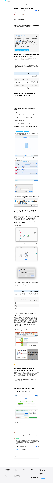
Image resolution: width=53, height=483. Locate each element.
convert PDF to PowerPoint (28, 18)
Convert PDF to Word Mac (17, 476)
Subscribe (42, 478)
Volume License (24, 474)
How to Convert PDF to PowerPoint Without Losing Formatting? (24, 28)
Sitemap (34, 481)
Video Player (6, 477)
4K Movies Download (16, 474)
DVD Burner (6, 476)
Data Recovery (7, 474)
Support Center (33, 470)
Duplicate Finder (7, 470)
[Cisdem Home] (7, 1)
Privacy (31, 481)
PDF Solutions (9, 4)
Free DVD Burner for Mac (17, 475)
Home (6, 4)
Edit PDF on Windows (16, 477)
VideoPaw (6, 475)
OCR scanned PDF (18, 41)
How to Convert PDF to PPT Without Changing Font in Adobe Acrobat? (25, 29)
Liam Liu (17, 439)
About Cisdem (24, 470)
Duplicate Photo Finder (16, 470)
